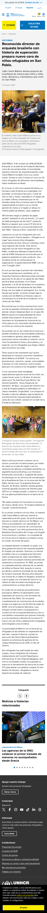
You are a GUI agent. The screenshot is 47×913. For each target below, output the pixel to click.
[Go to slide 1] (15, 768)
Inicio (4, 34)
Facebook (9, 809)
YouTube (21, 809)
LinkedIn (33, 809)
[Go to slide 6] (28, 768)
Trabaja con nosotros (11, 871)
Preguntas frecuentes (11, 847)
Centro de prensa (10, 855)
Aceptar (23, 908)
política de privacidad (25, 895)
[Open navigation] (3, 14)
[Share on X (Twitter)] (20, 696)
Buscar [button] (34, 16)
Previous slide (4, 727)
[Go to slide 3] (20, 768)
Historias (12, 34)
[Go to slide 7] (30, 768)
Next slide (42, 727)
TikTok (27, 809)
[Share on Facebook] (26, 696)
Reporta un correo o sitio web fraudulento (21, 863)
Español (30, 7)
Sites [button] (43, 16)
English (8, 7)
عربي (39, 7)
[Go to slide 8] (33, 768)
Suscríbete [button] (9, 833)
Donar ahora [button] (10, 791)
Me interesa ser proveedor (14, 867)
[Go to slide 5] (25, 768)
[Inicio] (15, 15)
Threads (39, 809)
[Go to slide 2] (17, 768)
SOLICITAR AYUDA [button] (34, 25)
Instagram (15, 809)
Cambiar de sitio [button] (32, 2)
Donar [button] (39, 16)
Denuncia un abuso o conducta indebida (20, 859)
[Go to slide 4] (23, 768)
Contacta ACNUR (10, 851)
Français (19, 7)
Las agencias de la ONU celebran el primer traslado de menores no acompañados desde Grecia (21, 755)
